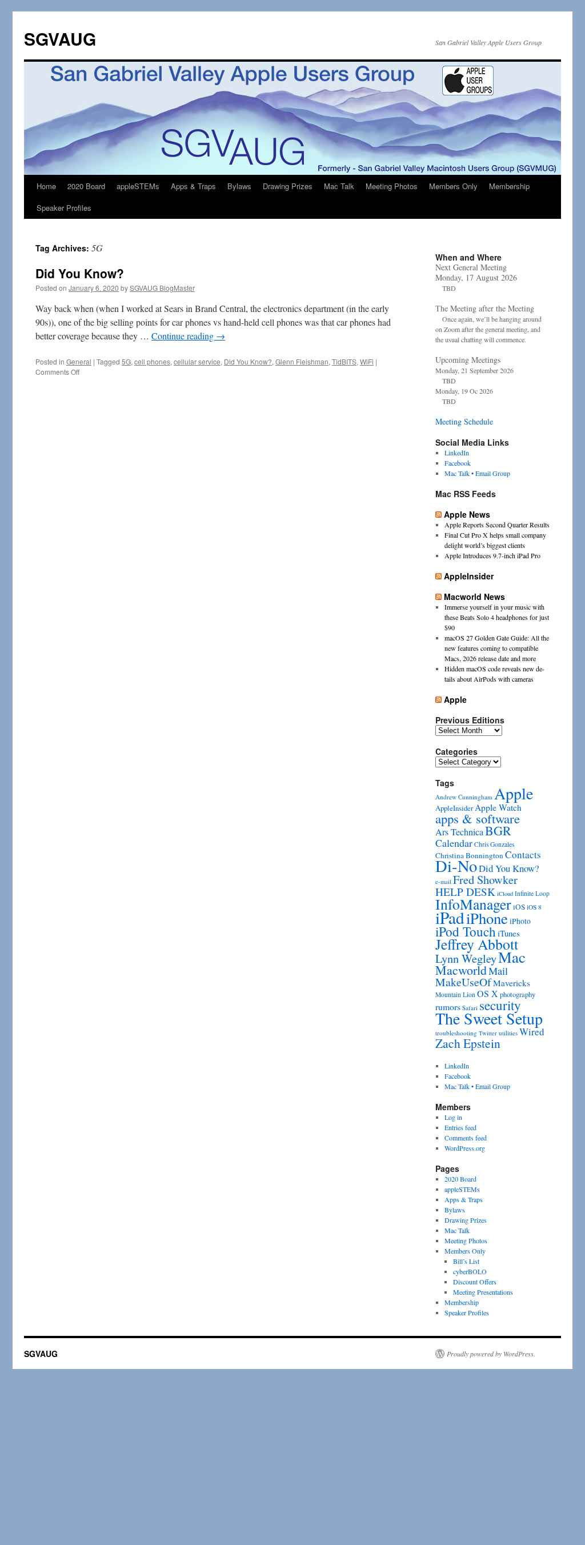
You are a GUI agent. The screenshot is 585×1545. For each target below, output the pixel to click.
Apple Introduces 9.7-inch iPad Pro (492, 555)
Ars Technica (459, 832)
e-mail (443, 882)
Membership (509, 186)
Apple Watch (498, 807)
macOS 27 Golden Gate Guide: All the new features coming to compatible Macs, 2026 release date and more (496, 648)
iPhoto (520, 921)
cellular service (197, 361)
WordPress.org (464, 1147)
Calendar (453, 843)
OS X (487, 993)
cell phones (152, 361)
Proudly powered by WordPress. (491, 1353)
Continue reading (188, 336)
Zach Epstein (467, 1043)
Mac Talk (339, 186)
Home (46, 186)
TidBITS (344, 361)
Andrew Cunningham (463, 796)
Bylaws (239, 186)
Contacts (523, 854)
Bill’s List (466, 1261)
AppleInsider (469, 576)
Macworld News (474, 596)
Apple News (467, 514)
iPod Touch (465, 931)
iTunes (509, 933)
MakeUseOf (463, 982)
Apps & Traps (193, 186)
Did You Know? (79, 273)
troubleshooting (456, 1032)
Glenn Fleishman (301, 361)
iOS (519, 907)
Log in (453, 1117)
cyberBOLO (470, 1271)
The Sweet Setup (489, 1018)
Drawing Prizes (287, 186)
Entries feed (460, 1127)
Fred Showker (485, 879)
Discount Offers (474, 1281)
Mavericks (511, 982)
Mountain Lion (455, 994)
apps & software (477, 818)
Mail (498, 971)
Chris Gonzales (494, 844)
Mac (512, 957)
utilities (508, 1032)
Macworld (461, 970)
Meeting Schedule (464, 421)
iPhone (487, 918)
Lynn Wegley (465, 958)
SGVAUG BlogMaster (162, 288)
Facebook (457, 462)
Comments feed (465, 1137)
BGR (498, 830)
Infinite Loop (532, 893)
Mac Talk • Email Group (477, 473)
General (78, 361)
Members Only (453, 186)
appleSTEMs (138, 186)
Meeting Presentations (483, 1291)
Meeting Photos (392, 186)
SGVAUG (60, 38)
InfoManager (473, 904)
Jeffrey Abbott (476, 944)
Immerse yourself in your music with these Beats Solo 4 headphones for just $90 (496, 617)
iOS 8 (534, 907)
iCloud (505, 894)
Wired (531, 1031)
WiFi (367, 361)
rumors (447, 1006)
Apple (455, 699)
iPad (449, 917)
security (500, 1005)
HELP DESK (465, 891)
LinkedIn (456, 452)
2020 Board (86, 186)
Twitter (488, 1033)
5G (126, 361)
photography (517, 994)
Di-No (456, 865)
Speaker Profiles (64, 207)
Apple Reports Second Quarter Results (497, 524)
